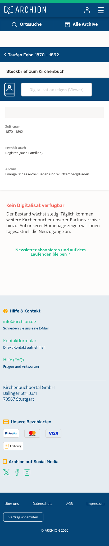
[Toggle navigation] (100, 10)
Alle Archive (85, 24)
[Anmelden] (87, 10)
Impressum (96, 503)
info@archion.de (19, 321)
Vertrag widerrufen (23, 517)
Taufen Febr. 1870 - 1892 (33, 54)
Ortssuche (31, 24)
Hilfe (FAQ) (13, 360)
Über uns (11, 503)
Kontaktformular (20, 341)
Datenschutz (42, 503)
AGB (69, 503)
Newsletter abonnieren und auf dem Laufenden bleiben (50, 252)
